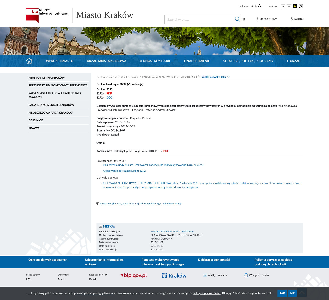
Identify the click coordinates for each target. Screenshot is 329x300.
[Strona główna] (30, 61)
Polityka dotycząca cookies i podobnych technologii (274, 262)
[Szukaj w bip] (237, 19)
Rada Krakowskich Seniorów (51, 105)
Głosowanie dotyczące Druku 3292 (124, 170)
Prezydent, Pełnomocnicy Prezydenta (58, 85)
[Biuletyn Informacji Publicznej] (138, 278)
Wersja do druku (258, 275)
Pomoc (61, 279)
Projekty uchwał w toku (213, 77)
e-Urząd (294, 61)
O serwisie (63, 275)
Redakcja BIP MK (98, 275)
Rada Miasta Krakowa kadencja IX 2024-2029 (54, 95)
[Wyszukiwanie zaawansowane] (243, 19)
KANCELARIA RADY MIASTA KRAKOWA (172, 231)
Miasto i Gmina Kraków (46, 77)
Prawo (33, 128)
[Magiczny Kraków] (179, 278)
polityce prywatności (207, 293)
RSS (28, 279)
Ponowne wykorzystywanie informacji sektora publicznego (163, 262)
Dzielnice (35, 120)
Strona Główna (109, 77)
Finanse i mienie (197, 61)
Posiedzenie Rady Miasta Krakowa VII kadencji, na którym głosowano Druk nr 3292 (153, 165)
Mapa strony (33, 275)
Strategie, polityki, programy (248, 61)
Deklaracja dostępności (214, 259)
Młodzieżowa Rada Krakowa (51, 112)
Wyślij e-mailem (217, 275)
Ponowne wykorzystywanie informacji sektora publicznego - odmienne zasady (140, 204)
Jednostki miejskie (155, 61)
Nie (292, 293)
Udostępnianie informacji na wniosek (104, 262)
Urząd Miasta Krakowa (106, 61)
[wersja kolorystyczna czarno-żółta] (294, 6)
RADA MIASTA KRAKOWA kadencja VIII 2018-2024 (169, 77)
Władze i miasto (60, 61)
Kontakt (93, 279)
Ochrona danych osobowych (47, 259)
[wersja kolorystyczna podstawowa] (283, 6)
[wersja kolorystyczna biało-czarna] (289, 6)
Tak (282, 293)
